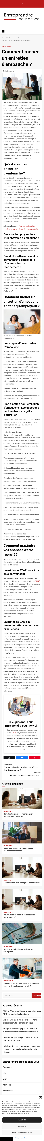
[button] (40, 1097)
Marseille (7, 1085)
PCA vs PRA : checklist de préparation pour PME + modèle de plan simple (22, 1012)
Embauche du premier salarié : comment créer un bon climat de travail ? (22, 968)
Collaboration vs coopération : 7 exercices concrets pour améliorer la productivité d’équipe (21, 1049)
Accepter (22, 1120)
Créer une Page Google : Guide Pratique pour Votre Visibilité (20, 1039)
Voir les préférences (22, 1133)
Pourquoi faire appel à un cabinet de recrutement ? (22, 899)
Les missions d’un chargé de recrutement (22, 867)
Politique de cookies (21, 1138)
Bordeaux (7, 1067)
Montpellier (8, 1091)
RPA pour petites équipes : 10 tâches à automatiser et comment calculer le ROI (20, 1030)
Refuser (22, 1126)
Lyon (5, 1079)
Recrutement (6, 46)
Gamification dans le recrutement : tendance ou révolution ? (22, 798)
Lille (4, 1073)
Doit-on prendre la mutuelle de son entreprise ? (22, 933)
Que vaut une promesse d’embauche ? (24, 774)
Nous (14, 733)
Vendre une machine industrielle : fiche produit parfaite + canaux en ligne (20, 1021)
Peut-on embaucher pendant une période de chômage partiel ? (21, 767)
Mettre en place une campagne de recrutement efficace (22, 832)
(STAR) (37, 581)
